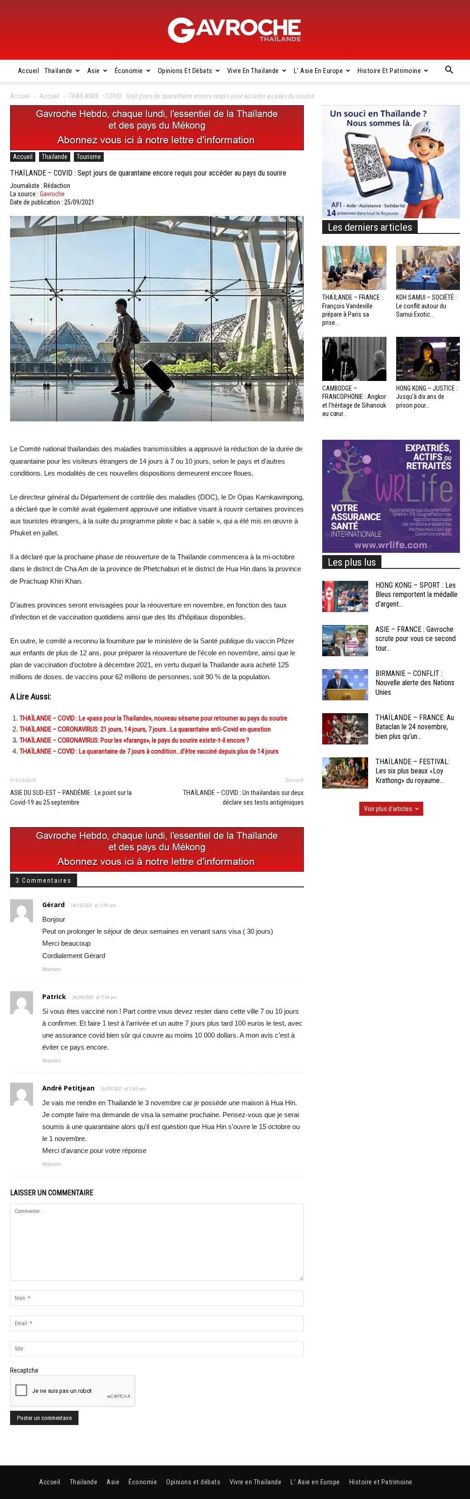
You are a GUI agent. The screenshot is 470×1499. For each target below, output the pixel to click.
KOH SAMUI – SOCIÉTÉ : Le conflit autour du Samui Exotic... (426, 306)
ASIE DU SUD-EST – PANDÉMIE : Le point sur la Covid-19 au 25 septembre (71, 797)
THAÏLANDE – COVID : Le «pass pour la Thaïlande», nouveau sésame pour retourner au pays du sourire (153, 718)
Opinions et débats (185, 71)
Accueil (28, 71)
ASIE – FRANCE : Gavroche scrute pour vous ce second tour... (415, 639)
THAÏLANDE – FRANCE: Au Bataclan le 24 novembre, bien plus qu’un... (414, 727)
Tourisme (89, 156)
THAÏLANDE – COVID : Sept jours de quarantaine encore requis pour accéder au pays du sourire (148, 173)
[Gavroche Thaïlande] (235, 30)
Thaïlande (59, 71)
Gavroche (52, 194)
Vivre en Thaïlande (253, 71)
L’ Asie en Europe (318, 71)
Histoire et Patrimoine (389, 71)
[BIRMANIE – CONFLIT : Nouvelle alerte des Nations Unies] (345, 685)
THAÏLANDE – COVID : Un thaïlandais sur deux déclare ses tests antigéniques (243, 797)
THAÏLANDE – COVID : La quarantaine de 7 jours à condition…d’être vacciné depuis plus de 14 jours (149, 751)
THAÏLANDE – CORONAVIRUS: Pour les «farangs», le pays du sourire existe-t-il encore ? (134, 740)
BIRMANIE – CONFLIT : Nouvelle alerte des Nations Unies (414, 683)
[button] (449, 71)
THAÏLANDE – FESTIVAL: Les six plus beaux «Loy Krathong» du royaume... (412, 771)
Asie (93, 71)
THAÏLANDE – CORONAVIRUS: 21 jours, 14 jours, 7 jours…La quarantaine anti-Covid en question (145, 729)
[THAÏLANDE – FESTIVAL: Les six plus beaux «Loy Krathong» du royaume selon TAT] (345, 773)
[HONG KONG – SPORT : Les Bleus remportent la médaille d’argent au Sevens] (345, 597)
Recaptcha (24, 1370)
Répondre (51, 969)
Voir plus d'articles (388, 808)
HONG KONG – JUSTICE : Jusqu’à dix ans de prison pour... (427, 397)
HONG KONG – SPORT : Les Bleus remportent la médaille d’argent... (416, 595)
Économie (129, 71)
